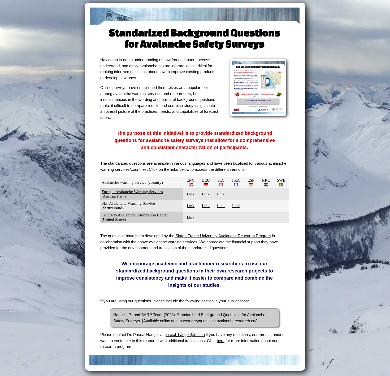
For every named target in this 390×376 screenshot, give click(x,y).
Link (190, 194)
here (220, 340)
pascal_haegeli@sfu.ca (184, 334)
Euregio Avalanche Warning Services (132, 192)
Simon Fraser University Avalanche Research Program (223, 236)
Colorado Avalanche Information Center (135, 215)
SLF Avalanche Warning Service (128, 203)
